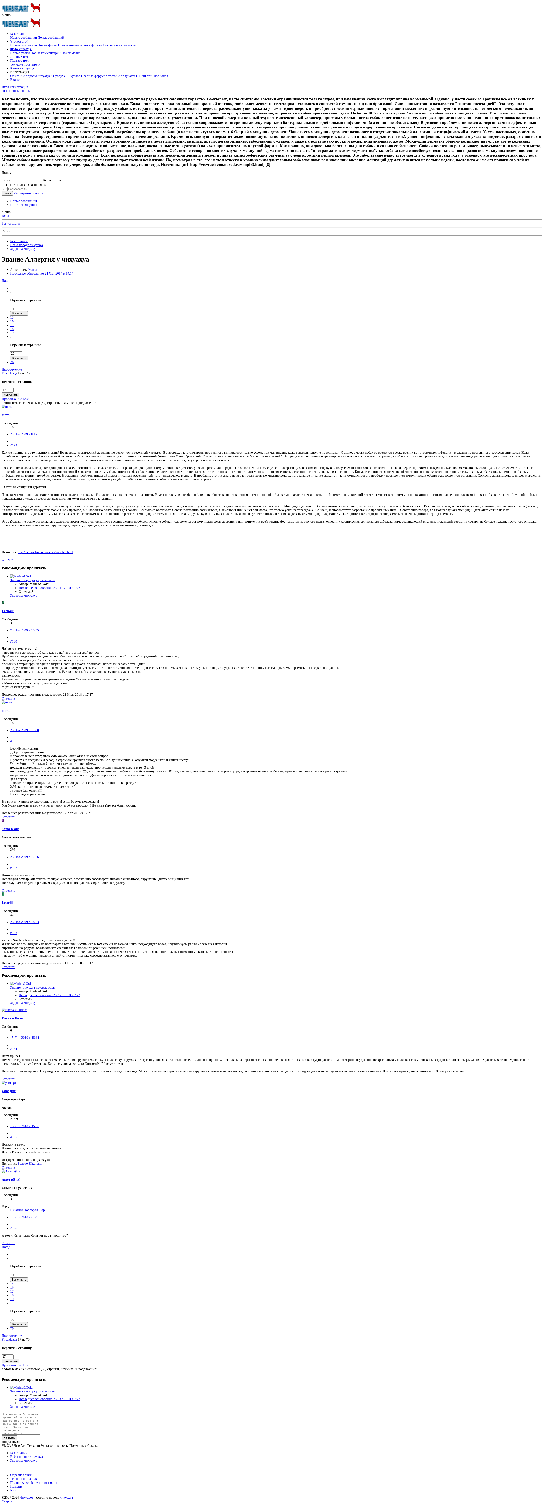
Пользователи (20, 60)
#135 (13, 1137)
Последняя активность (119, 45)
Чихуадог (26, 1497)
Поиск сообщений (51, 37)
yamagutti (9, 1091)
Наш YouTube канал (153, 76)
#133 (13, 933)
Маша (32, 269)
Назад (6, 280)
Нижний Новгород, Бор (27, 1210)
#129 (13, 445)
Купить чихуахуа (22, 68)
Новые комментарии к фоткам (80, 45)
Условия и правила (24, 1479)
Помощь (16, 1486)
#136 (13, 1228)
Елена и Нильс (13, 1018)
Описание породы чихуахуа (30, 76)
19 (12, 333)
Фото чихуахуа (21, 49)
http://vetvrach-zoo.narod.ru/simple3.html (45, 552)
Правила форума (93, 76)
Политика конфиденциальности (33, 1482)
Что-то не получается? (122, 76)
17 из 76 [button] (24, 373)
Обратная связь (21, 1475)
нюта (6, 415)
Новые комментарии (46, 53)
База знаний (19, 34)
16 (12, 321)
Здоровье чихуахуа (23, 595)
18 (12, 329)
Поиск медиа (70, 53)
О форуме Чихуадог (65, 76)
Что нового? (19, 41)
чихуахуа (66, 1497)
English (15, 79)
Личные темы (20, 56)
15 (12, 317)
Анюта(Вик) (11, 1179)
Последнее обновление (41, 273)
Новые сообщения (23, 37)
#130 (13, 641)
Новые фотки (47, 45)
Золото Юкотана (30, 1163)
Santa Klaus (10, 829)
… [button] (12, 292)
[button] (6, 15)
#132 (13, 868)
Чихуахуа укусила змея (32, 580)
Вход (5, 216)
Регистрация (11, 223)
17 (12, 325)
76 (12, 362)
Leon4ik (8, 611)
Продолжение (12, 369)
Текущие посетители (25, 64)
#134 (13, 1048)
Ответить (8, 560)
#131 (13, 741)
